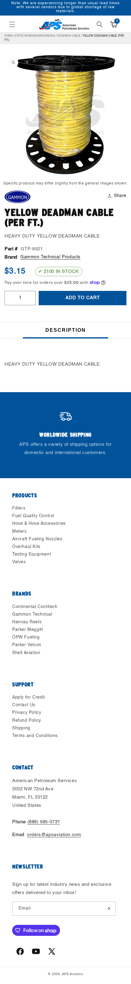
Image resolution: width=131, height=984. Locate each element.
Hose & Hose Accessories (39, 523)
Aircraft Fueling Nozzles (37, 539)
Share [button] (120, 196)
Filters (18, 508)
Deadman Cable (68, 36)
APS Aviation (72, 974)
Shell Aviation (26, 653)
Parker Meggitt (27, 630)
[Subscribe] (108, 908)
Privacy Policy (26, 712)
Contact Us (23, 705)
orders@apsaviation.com (54, 834)
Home (8, 36)
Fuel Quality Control (33, 516)
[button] (12, 24)
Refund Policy (26, 720)
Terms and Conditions (35, 736)
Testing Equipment (31, 554)
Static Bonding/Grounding (35, 36)
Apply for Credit (28, 697)
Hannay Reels (26, 622)
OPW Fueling (26, 637)
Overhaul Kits (26, 547)
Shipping (21, 728)
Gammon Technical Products (50, 257)
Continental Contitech (35, 607)
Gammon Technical (32, 614)
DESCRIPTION (65, 330)
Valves (19, 562)
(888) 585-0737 (43, 822)
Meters (19, 531)
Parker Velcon (26, 645)
